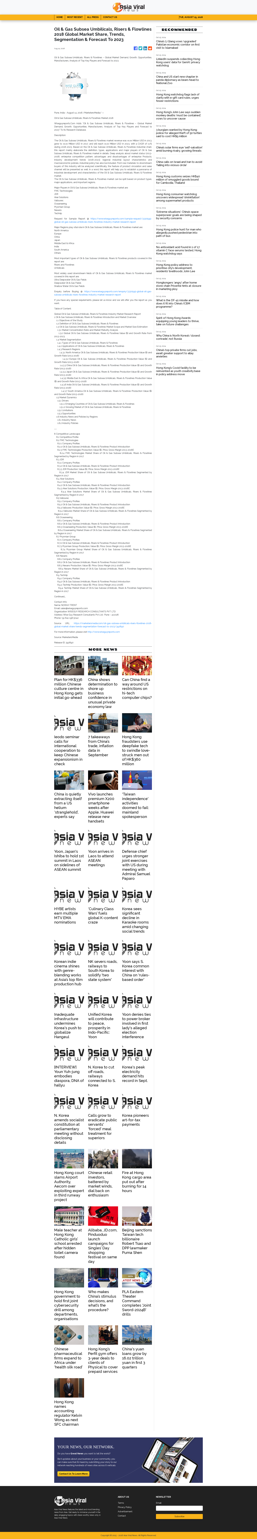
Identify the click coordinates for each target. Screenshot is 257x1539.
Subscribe (179, 1516)
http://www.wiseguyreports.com (104, 632)
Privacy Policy (125, 1507)
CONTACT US (110, 17)
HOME (59, 17)
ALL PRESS (93, 17)
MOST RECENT (75, 17)
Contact (122, 1516)
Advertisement (125, 1511)
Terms (121, 1503)
